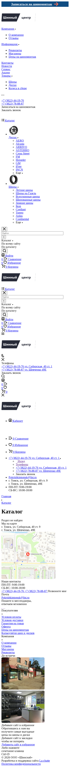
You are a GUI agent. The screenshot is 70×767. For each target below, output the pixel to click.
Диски (13, 85)
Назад (21, 461)
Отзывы (13, 38)
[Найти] (4, 251)
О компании (16, 34)
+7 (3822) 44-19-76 (12, 100)
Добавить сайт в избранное (18, 744)
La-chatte (44, 760)
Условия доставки (12, 620)
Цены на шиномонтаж (22, 56)
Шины (13, 81)
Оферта (6, 626)
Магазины (15, 53)
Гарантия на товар (12, 623)
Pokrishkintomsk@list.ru (23, 477)
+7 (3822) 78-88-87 (12, 103)
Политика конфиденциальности (21, 763)
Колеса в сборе (18, 88)
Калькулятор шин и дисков (17, 633)
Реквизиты (15, 50)
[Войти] (3, 380)
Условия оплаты (11, 616)
